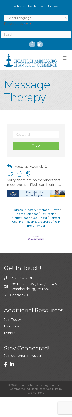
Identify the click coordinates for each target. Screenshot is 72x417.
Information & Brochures (35, 221)
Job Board (40, 217)
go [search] (38, 145)
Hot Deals (47, 213)
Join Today (54, 5)
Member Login (36, 5)
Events (9, 333)
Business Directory (23, 209)
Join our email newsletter (24, 356)
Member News (49, 209)
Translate (39, 24)
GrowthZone (36, 392)
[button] (9, 166)
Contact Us (18, 5)
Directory (11, 326)
